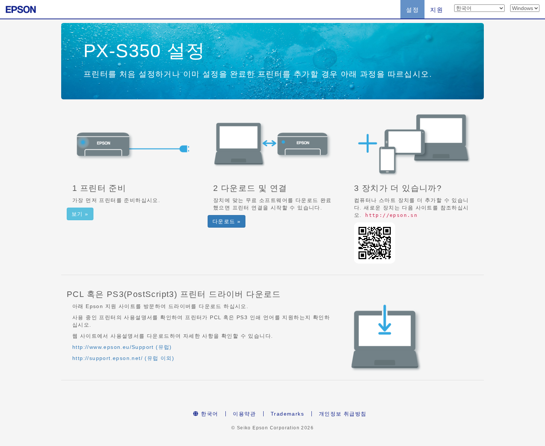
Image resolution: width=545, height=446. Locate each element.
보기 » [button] (80, 214)
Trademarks (287, 414)
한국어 (208, 414)
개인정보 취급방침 (343, 414)
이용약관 (244, 414)
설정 (412, 10)
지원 (436, 10)
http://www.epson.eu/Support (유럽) (122, 347)
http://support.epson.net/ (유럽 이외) (123, 358)
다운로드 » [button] (226, 221)
